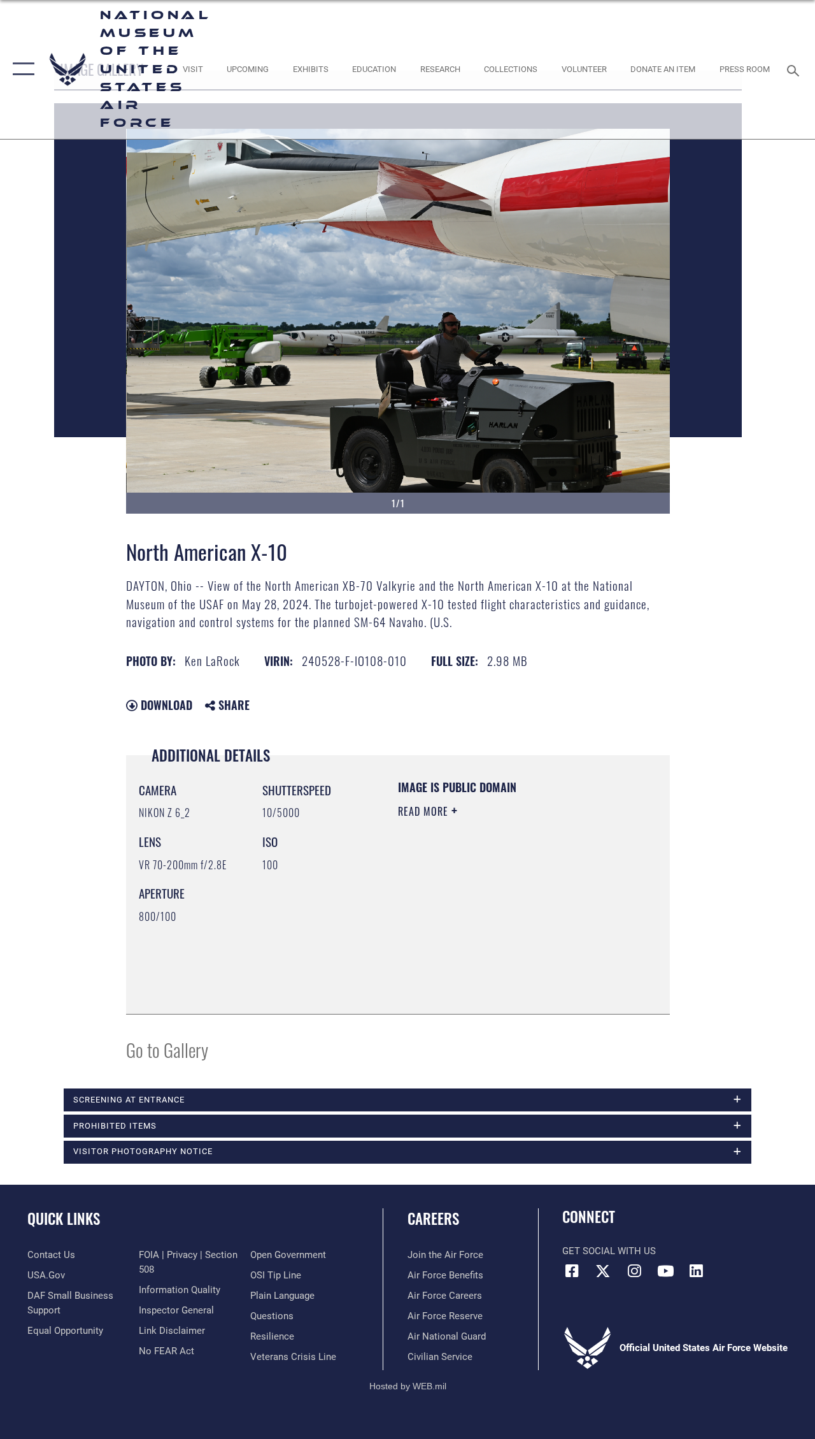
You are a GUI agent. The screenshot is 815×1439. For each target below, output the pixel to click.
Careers (433, 1218)
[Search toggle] (795, 69)
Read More (424, 811)
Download (165, 705)
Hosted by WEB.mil (407, 1386)
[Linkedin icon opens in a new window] (696, 1270)
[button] (20, 69)
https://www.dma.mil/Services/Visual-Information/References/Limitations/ (475, 937)
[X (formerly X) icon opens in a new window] (603, 1270)
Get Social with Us (609, 1251)
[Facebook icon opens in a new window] (571, 1270)
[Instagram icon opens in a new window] (634, 1270)
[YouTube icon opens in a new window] (665, 1270)
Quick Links (63, 1218)
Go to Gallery (167, 1049)
